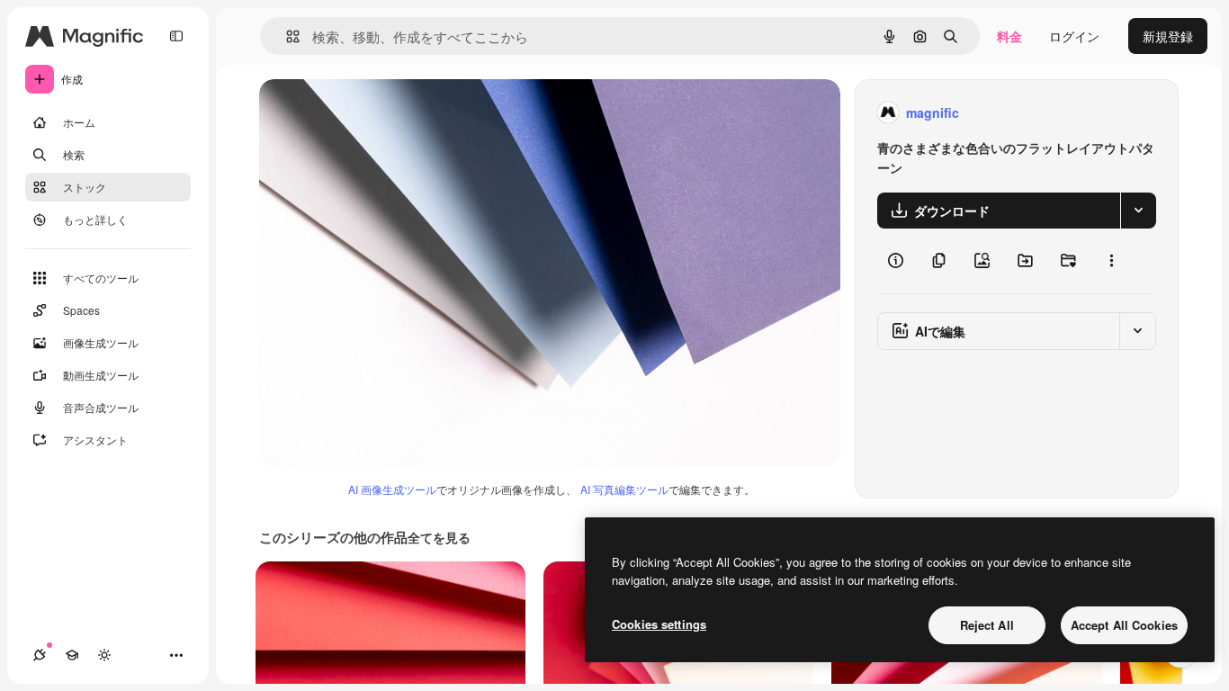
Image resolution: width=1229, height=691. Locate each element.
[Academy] (72, 655)
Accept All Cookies (1124, 624)
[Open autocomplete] (285, 36)
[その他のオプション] (1111, 261)
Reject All (987, 624)
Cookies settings (659, 624)
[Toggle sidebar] (176, 36)
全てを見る (439, 537)
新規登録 (1168, 36)
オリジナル (383, 112)
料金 (1009, 36)
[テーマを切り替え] (104, 655)
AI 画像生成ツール (392, 489)
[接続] (39, 655)
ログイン (1074, 36)
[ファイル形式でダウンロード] (1138, 211)
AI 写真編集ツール (624, 489)
